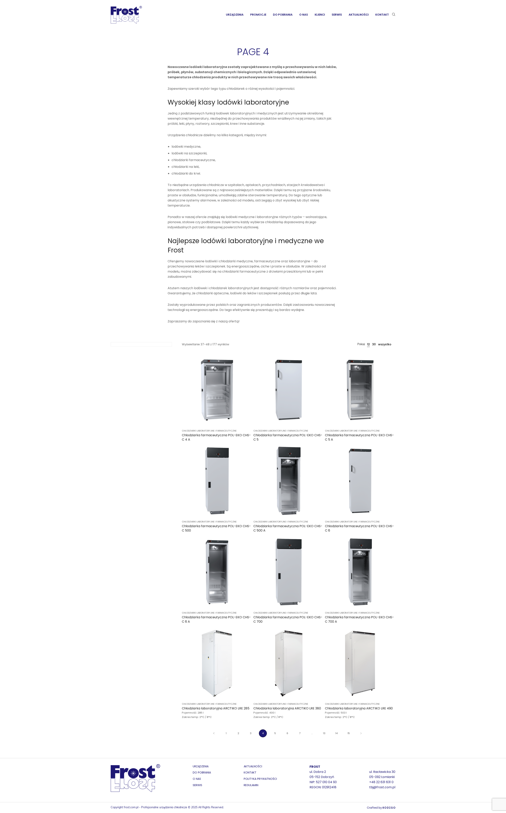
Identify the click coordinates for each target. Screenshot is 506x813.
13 (324, 733)
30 (374, 344)
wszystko (384, 344)
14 (336, 733)
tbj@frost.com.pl (382, 787)
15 (348, 733)
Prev (214, 733)
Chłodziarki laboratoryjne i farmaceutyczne (209, 430)
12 (368, 344)
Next (361, 733)
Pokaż (361, 344)
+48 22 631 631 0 (381, 782)
